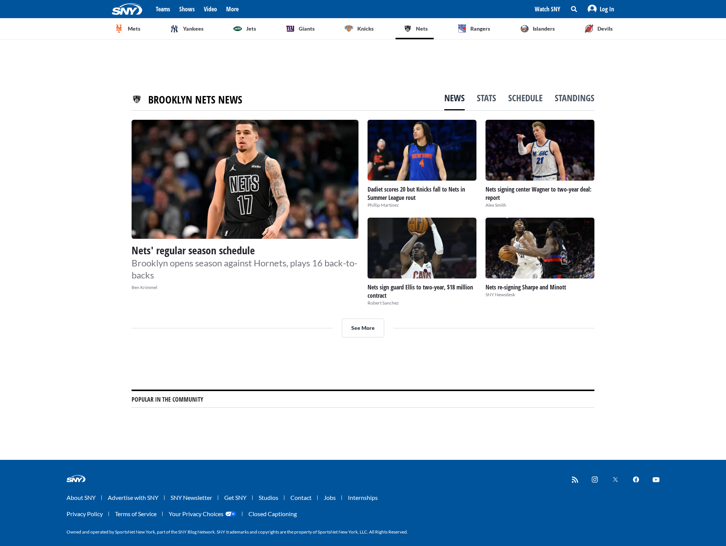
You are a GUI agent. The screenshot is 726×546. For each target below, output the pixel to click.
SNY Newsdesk (500, 294)
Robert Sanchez (383, 303)
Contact (301, 497)
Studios (268, 497)
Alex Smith (496, 205)
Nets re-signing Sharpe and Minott (526, 287)
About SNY (81, 497)
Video (210, 9)
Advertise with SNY (133, 497)
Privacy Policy (85, 513)
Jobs (330, 497)
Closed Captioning (272, 513)
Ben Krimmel (144, 287)
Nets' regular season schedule (193, 250)
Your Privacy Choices (196, 513)
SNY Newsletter (191, 497)
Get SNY (235, 497)
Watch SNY (547, 9)
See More (363, 328)
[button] (601, 9)
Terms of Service (136, 513)
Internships (363, 497)
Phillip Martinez (383, 205)
